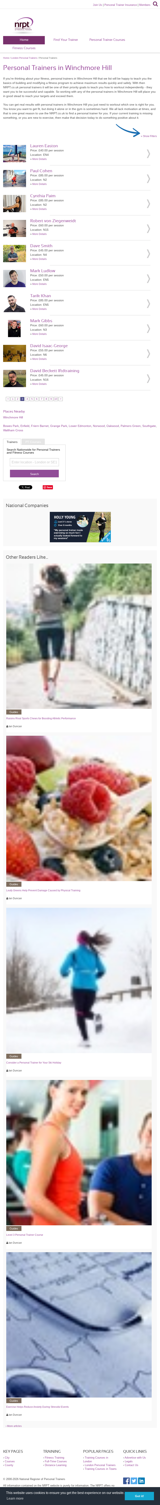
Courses (10, 1461)
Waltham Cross (13, 430)
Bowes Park (11, 426)
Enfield (24, 426)
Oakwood (112, 426)
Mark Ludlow (42, 271)
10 (55, 399)
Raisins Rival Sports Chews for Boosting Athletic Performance (41, 718)
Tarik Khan (40, 296)
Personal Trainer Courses (107, 39)
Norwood (99, 426)
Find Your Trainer (66, 39)
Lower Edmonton (80, 426)
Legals (129, 1461)
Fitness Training (54, 1457)
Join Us (97, 4)
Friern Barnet (40, 426)
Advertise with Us (135, 1457)
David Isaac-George (49, 346)
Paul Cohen (41, 171)
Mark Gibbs (41, 321)
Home (24, 39)
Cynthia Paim (43, 196)
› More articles (14, 1426)
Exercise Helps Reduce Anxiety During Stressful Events (37, 1406)
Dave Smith (41, 246)
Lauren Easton (44, 146)
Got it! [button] (139, 1496)
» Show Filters (149, 136)
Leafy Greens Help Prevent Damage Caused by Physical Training (43, 890)
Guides (14, 712)
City (7, 1457)
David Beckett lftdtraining (54, 371)
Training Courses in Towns (101, 1468)
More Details (39, 159)
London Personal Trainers (24, 58)
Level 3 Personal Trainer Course (24, 1234)
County (9, 1465)
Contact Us (131, 1465)
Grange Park (58, 426)
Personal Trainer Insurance (120, 4)
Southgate (149, 426)
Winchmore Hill (13, 417)
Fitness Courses (24, 48)
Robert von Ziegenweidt (53, 221)
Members (144, 4)
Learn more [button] (15, 1498)
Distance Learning (55, 1465)
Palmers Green (131, 426)
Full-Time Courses (56, 1461)
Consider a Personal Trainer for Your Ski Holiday (33, 1062)
